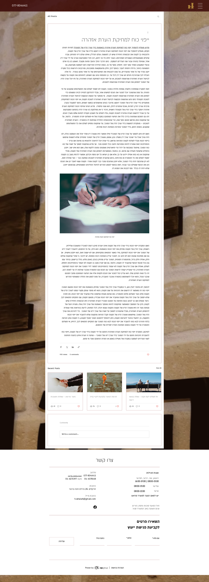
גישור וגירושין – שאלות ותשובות (63, 396)
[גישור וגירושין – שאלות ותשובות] (65, 382)
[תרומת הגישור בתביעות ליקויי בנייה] (104, 382)
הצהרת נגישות (117, 567)
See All (158, 368)
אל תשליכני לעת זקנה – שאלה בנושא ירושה (143, 398)
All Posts (52, 16)
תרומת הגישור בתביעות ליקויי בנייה (103, 396)
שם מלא (156, 538)
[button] (200, 5)
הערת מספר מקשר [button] (75, 476)
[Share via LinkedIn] (73, 347)
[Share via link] (79, 347)
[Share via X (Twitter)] (67, 347)
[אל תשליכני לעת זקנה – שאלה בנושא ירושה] (143, 382)
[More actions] (147, 32)
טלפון (129, 538)
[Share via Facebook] (61, 347)
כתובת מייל (100, 538)
